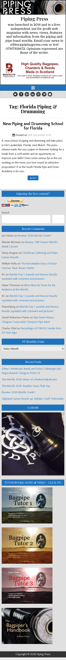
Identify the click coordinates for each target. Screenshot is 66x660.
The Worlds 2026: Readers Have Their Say (26, 386)
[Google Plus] (27, 94)
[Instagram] (38, 94)
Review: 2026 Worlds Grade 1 (34, 235)
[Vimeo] (44, 94)
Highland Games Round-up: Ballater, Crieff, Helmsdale (32, 398)
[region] (33, 70)
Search (5, 212)
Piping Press (34, 19)
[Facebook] (21, 94)
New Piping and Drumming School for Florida (33, 126)
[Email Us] (50, 94)
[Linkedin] (32, 94)
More (34, 178)
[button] (33, 70)
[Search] (58, 219)
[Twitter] (15, 94)
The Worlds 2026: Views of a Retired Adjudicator (29, 379)
